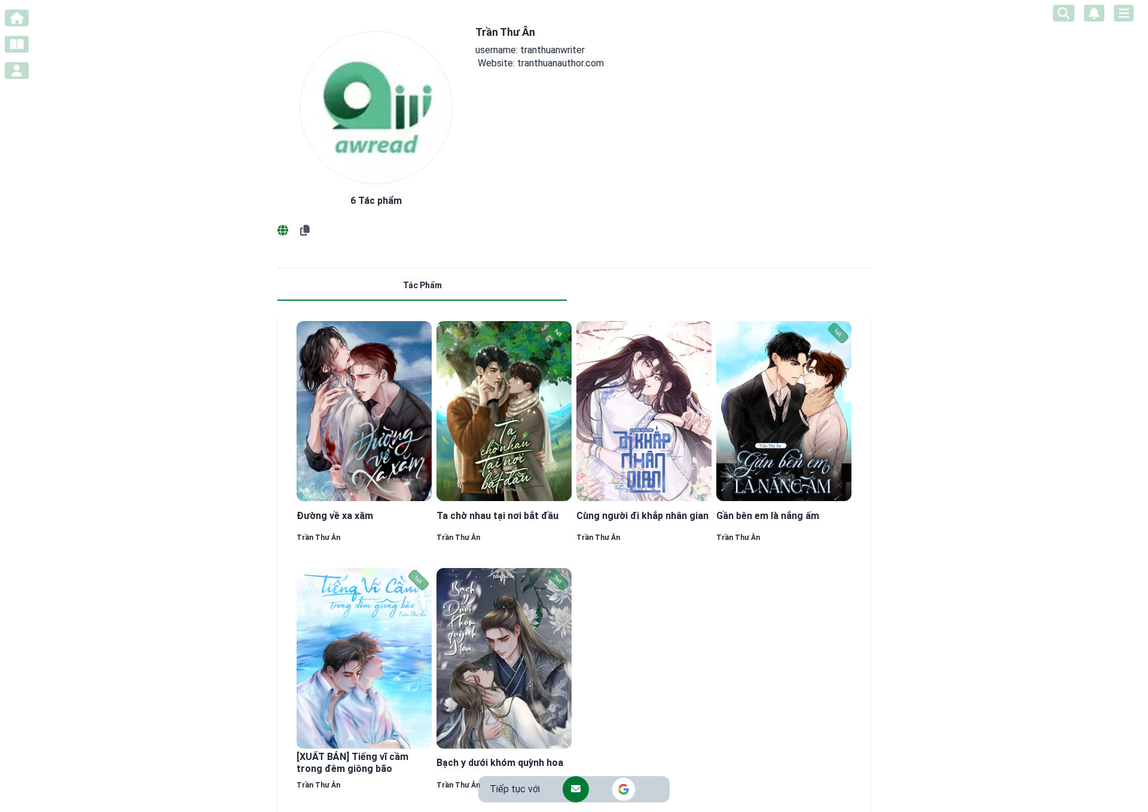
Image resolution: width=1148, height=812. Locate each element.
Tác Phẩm (422, 285)
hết (558, 333)
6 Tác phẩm (376, 200)
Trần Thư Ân (318, 537)
